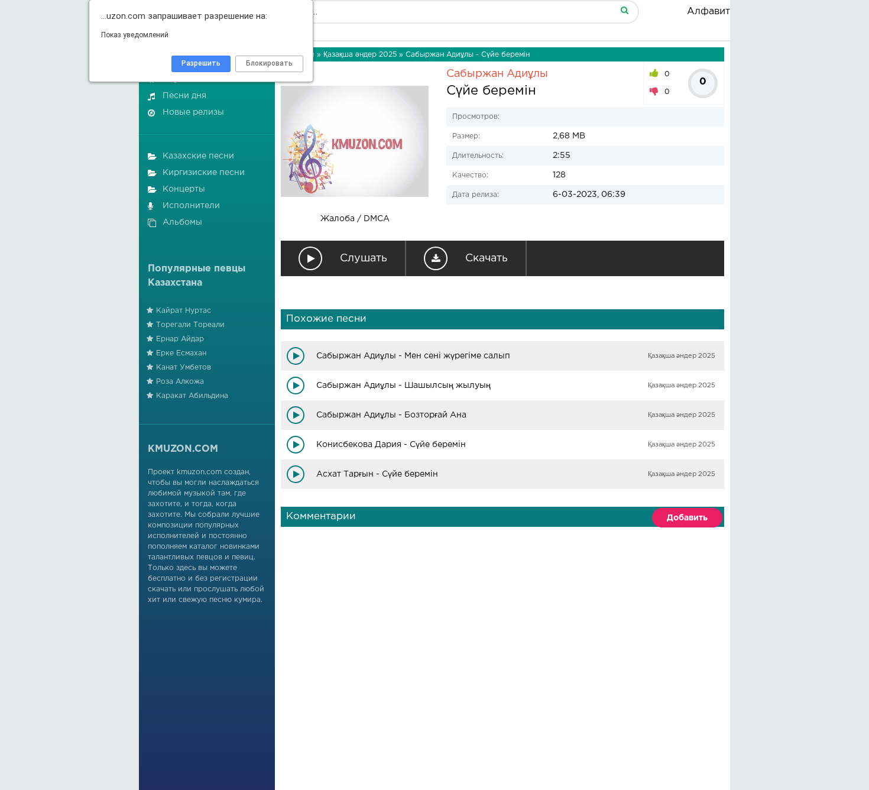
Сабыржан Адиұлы (497, 74)
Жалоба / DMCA (355, 218)
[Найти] (624, 10)
